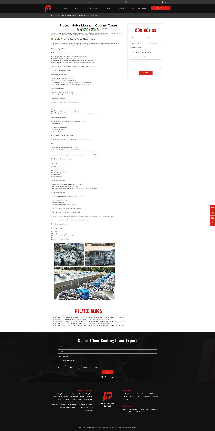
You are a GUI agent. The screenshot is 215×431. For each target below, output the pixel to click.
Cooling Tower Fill (61, 394)
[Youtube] (112, 377)
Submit (107, 372)
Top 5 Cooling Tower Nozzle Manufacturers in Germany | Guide (70, 317)
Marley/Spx (126, 394)
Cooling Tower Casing (68, 405)
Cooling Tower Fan (75, 394)
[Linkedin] (105, 377)
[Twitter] (109, 377)
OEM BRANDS (143, 409)
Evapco (155, 397)
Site (106, 28)
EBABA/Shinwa (154, 394)
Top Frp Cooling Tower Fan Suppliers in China (67, 321)
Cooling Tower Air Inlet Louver (76, 402)
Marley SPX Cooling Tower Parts (99, 323)
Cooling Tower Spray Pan (68, 407)
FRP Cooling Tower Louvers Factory (100, 319)
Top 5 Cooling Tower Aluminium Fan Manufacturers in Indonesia (107, 325)
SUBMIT (145, 73)
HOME (125, 409)
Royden (125, 399)
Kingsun (144, 394)
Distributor (135, 52)
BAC (138, 397)
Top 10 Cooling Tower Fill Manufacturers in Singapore (106, 317)
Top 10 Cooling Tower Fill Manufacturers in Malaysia (69, 319)
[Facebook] (102, 377)
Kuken (132, 397)
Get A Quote (160, 8)
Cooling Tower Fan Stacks (73, 399)
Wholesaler (136, 57)
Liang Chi (136, 394)
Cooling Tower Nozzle (85, 405)
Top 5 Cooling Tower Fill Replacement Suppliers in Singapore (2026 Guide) (70, 323)
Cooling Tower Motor (71, 397)
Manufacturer (146, 52)
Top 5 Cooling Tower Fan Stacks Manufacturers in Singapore (70, 325)
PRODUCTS (133, 409)
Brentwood (146, 397)
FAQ (130, 411)
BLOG (124, 411)
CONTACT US (139, 411)
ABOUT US (154, 409)
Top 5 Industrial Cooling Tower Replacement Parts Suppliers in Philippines (107, 321)
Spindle (125, 397)
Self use (144, 57)
